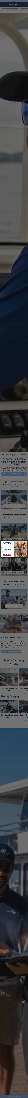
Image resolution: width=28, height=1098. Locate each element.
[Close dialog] (26, 542)
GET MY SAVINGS (7, 554)
